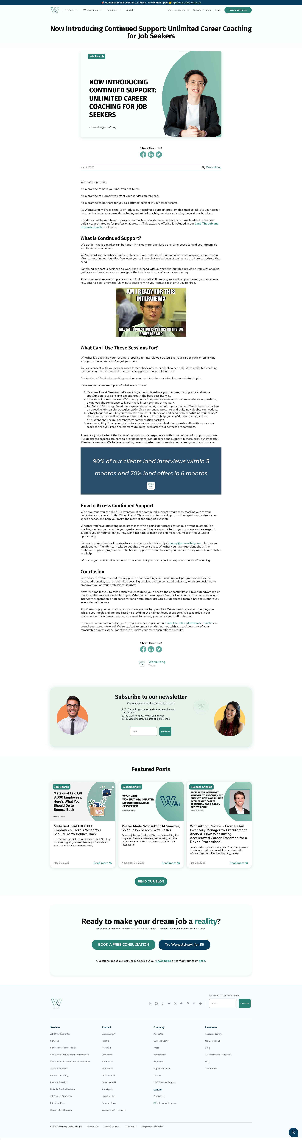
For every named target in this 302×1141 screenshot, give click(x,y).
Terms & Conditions (111, 1126)
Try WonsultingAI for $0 (184, 944)
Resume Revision (58, 1082)
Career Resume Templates (218, 1054)
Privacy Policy (92, 1126)
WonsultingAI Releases (113, 1110)
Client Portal (211, 1068)
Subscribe (165, 731)
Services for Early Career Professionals (69, 1054)
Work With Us (238, 10)
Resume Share (109, 1103)
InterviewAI (107, 1068)
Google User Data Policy (152, 1126)
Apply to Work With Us (186, 2)
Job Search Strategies (61, 1096)
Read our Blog (151, 881)
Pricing (105, 1040)
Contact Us (159, 1096)
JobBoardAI (107, 1054)
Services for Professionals (63, 1047)
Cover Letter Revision (61, 1110)
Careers (157, 1075)
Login (218, 10)
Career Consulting (59, 1075)
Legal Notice (131, 1126)
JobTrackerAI (108, 1075)
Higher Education (162, 1068)
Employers (159, 1061)
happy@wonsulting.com (185, 543)
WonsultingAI (108, 1033)
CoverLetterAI (109, 1082)
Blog (207, 1047)
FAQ (207, 1061)
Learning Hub (108, 1096)
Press (156, 1047)
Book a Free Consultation (123, 944)
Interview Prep (57, 1103)
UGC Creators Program (165, 1082)
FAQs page (163, 961)
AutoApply (107, 1089)
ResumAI (106, 1047)
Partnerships (160, 1054)
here (202, 961)
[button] (72, 10)
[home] (55, 10)
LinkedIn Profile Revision (62, 1089)
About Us (158, 1033)
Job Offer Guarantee (178, 10)
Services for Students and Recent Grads (70, 1061)
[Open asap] (293, 1132)
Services (54, 1040)
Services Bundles (59, 1068)
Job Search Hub (213, 1040)
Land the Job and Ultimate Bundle (189, 623)
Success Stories (202, 10)
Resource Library (213, 1033)
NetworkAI (107, 1061)
